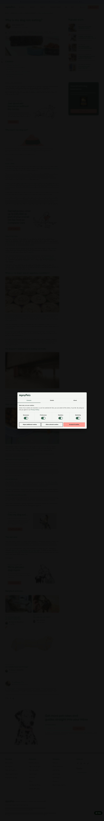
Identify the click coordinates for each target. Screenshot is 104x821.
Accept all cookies (74, 424)
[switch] (43, 418)
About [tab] (75, 400)
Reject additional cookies (30, 424)
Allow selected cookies (52, 424)
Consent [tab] (29, 400)
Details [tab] (52, 400)
